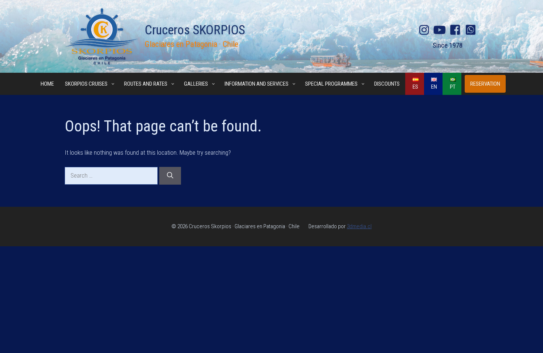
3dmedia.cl (359, 226)
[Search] (170, 176)
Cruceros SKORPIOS (195, 30)
